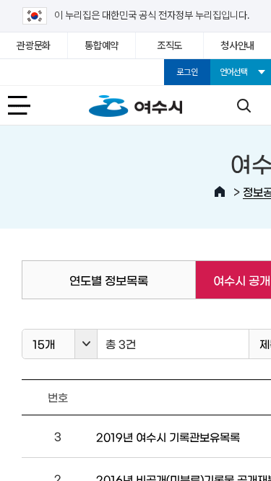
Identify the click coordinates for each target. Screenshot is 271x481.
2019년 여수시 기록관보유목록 (168, 436)
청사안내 (237, 45)
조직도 (169, 45)
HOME (220, 192)
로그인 (186, 72)
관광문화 (34, 45)
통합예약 (102, 45)
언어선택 (234, 72)
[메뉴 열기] (27, 105)
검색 (243, 105)
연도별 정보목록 (108, 280)
